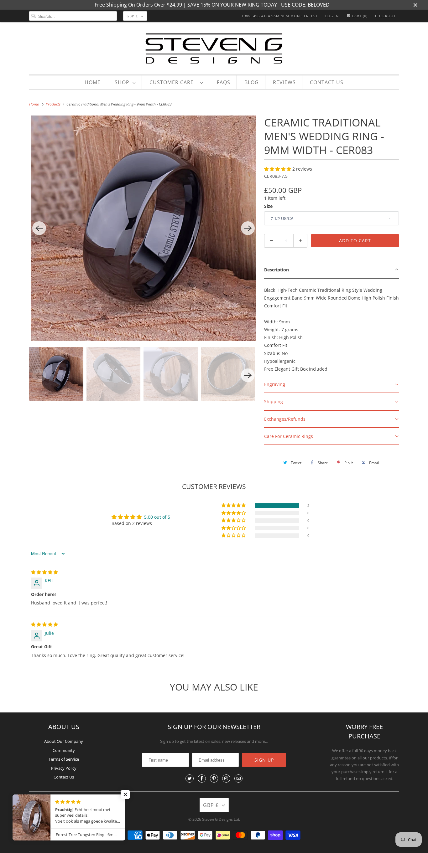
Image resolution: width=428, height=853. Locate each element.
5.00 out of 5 (157, 517)
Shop (122, 82)
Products (53, 104)
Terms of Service (64, 759)
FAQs (223, 82)
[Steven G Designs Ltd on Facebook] (202, 778)
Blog (251, 82)
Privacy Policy (63, 768)
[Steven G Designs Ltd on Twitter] (189, 778)
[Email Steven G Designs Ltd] (238, 778)
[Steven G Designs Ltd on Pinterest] (214, 778)
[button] (278, 169)
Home (93, 82)
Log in (332, 15)
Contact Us (326, 82)
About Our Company (63, 741)
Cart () (359, 15)
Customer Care (173, 82)
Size (268, 206)
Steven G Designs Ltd (220, 819)
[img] (44, 572)
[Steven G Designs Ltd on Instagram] (226, 778)
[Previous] (39, 228)
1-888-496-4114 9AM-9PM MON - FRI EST (279, 15)
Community (64, 750)
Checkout (385, 15)
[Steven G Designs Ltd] (214, 50)
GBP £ (132, 15)
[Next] (248, 228)
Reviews (284, 82)
